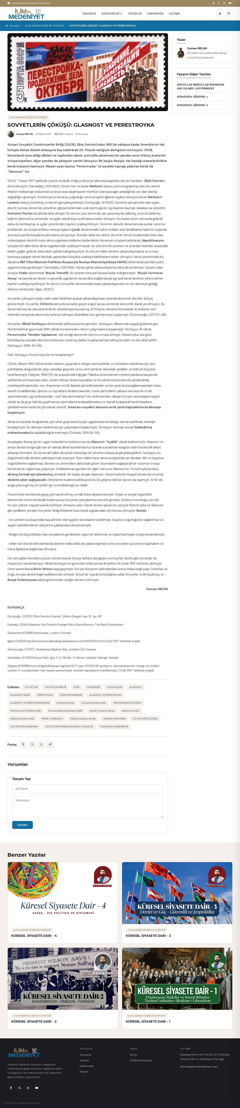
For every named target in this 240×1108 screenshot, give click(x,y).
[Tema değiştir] (220, 13)
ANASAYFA (89, 13)
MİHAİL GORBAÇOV (52, 718)
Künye (133, 1054)
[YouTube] (230, 3)
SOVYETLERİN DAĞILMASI (24, 726)
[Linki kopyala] (50, 744)
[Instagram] (224, 3)
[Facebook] (214, 3)
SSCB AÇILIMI (114, 687)
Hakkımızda (87, 1066)
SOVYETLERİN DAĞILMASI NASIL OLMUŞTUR (69, 726)
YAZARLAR (135, 13)
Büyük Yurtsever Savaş (102, 710)
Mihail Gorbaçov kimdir (83, 718)
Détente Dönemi (131, 710)
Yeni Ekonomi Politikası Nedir (25, 710)
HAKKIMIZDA (155, 13)
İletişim (84, 1071)
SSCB (76, 687)
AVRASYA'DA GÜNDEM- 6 (192, 105)
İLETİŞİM (174, 13)
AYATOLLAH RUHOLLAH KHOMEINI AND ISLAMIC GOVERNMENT (200, 86)
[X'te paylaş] (32, 744)
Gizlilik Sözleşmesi (141, 1060)
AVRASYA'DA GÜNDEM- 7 (192, 96)
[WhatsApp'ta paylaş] (41, 744)
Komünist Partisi (65, 702)
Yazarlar (84, 1060)
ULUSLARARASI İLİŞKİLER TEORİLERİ (44, 25)
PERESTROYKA (45, 695)
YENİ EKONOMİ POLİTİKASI (127, 702)
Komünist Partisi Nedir (94, 702)
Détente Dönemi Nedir (22, 718)
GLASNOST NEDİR (20, 695)
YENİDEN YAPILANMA (114, 718)
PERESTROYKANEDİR (71, 695)
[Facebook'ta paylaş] (23, 744)
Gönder (22, 825)
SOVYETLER (31, 687)
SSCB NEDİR (93, 687)
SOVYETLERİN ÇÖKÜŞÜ (145, 718)
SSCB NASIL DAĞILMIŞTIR (114, 726)
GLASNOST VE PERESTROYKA (105, 695)
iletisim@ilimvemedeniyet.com (199, 1066)
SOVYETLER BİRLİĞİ (55, 687)
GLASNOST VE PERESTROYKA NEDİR (30, 702)
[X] (219, 3)
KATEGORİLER (111, 13)
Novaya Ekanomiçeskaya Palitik (65, 710)
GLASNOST (135, 687)
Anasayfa (14, 25)
